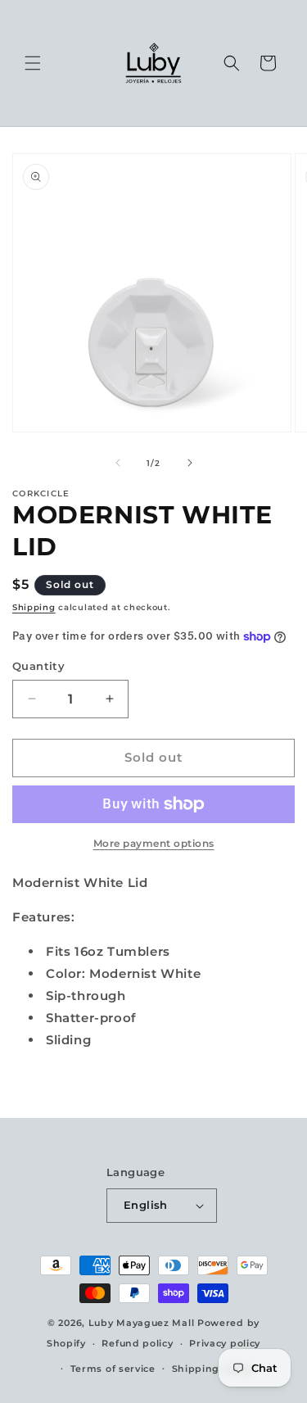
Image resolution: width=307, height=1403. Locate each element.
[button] (33, 63)
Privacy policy (224, 1343)
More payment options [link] (153, 843)
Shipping (34, 607)
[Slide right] (190, 463)
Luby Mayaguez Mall (141, 1322)
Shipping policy (213, 1368)
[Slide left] (118, 463)
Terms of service (113, 1368)
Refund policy (137, 1343)
